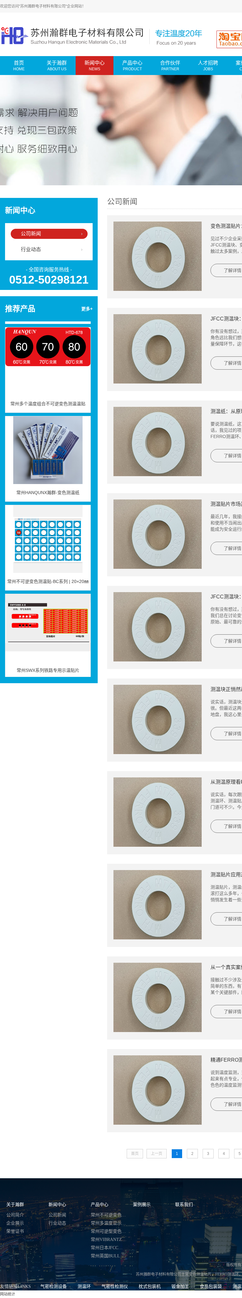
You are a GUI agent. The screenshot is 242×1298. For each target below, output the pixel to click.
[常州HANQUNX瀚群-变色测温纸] (47, 441)
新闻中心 (57, 1204)
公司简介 (15, 1215)
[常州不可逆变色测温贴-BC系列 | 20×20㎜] (47, 529)
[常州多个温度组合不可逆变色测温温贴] (47, 352)
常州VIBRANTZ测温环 (109, 1239)
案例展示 (142, 1204)
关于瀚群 (15, 1204)
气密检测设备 (53, 1286)
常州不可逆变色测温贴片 (109, 1215)
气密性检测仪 (114, 1286)
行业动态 (31, 249)
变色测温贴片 (200, 1274)
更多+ (87, 308)
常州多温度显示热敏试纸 (109, 1223)
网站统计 (7, 1294)
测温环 (84, 1286)
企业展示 (15, 1223)
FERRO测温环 (227, 1274)
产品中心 (99, 1204)
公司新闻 (31, 233)
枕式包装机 (150, 1286)
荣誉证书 (15, 1231)
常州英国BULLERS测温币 (109, 1256)
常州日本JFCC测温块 (109, 1247)
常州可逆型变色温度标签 (109, 1231)
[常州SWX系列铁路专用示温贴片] (47, 618)
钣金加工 (180, 1286)
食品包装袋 (211, 1286)
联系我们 (184, 1204)
